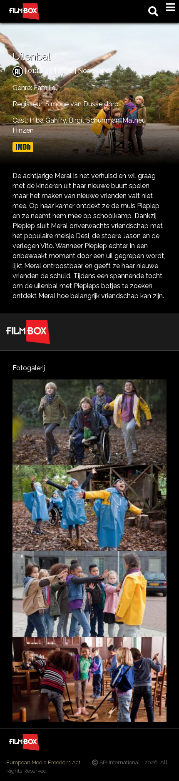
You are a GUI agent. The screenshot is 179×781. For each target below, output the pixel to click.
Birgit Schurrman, (95, 120)
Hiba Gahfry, (49, 120)
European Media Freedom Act (43, 762)
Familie (44, 88)
